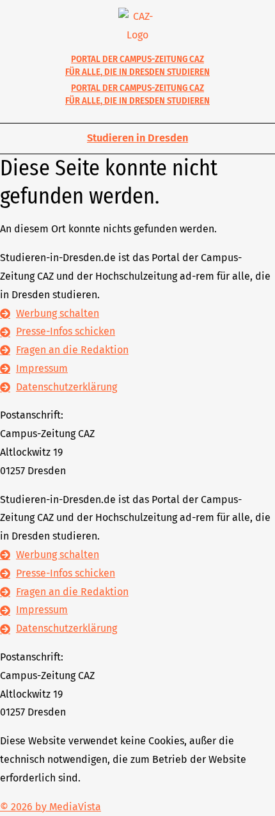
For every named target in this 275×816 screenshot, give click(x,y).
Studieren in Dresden (137, 138)
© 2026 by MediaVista (50, 807)
